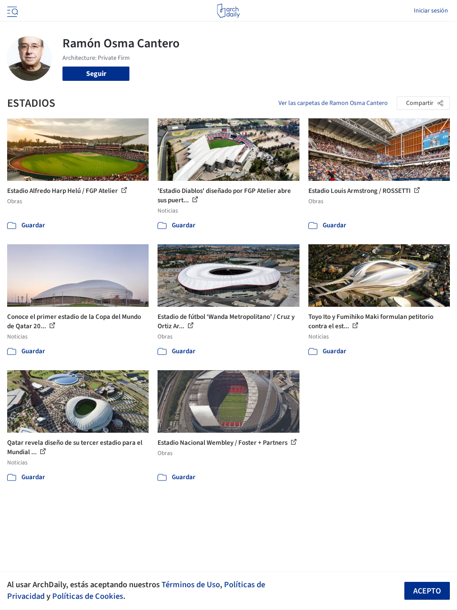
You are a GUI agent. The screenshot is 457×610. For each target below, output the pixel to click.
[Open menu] (11, 10)
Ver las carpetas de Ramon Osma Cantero (333, 103)
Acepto (427, 591)
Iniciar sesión (431, 11)
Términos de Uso (191, 584)
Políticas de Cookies (87, 596)
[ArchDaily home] (228, 11)
